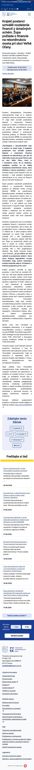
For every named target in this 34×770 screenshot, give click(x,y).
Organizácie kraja (8, 676)
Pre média (5, 705)
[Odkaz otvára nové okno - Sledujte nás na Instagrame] (7, 9)
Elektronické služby (9, 682)
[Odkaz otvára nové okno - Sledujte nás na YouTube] (17, 9)
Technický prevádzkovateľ (11, 730)
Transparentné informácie (11, 714)
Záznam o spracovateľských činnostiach (17, 759)
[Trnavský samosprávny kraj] (9, 14)
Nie (27, 627)
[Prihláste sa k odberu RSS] (15, 9)
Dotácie (5, 685)
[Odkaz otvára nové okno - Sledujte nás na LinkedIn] (12, 9)
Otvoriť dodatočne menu (7, 4)
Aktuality (21, 53)
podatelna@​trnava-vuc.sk (11, 666)
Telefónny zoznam (9, 691)
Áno (16, 627)
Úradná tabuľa (7, 688)
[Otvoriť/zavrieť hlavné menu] (29, 14)
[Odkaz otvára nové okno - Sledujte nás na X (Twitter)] (10, 9)
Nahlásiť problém (17, 636)
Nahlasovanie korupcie (10, 702)
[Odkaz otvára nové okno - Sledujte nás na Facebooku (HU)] (4, 9)
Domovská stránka (9, 53)
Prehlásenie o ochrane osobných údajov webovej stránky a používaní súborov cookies (16, 741)
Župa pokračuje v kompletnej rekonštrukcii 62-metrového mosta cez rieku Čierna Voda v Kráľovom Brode (16, 593)
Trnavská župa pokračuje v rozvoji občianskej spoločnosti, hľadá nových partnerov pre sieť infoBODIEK (16, 520)
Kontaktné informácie (10, 694)
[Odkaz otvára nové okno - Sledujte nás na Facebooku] (2, 9)
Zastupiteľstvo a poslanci (11, 708)
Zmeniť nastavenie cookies (12, 747)
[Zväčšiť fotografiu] (17, 106)
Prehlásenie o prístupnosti (11, 736)
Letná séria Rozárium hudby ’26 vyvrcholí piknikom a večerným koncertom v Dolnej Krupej (14, 569)
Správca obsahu (8, 733)
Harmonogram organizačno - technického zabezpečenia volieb (14, 718)
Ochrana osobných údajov (11, 756)
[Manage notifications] (25, 765)
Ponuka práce (7, 679)
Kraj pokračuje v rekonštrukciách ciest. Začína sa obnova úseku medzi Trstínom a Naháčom (16, 495)
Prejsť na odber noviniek (16, 615)
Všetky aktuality (8, 73)
